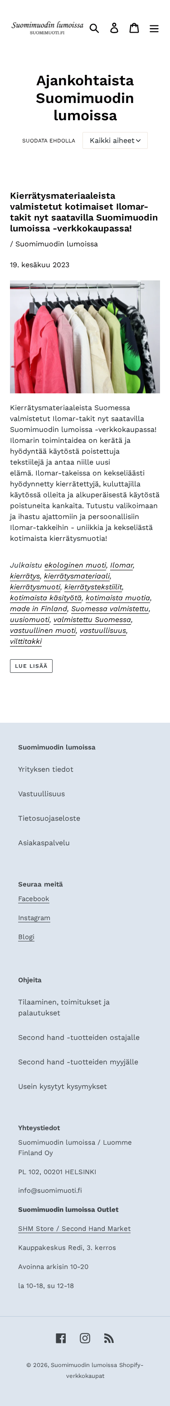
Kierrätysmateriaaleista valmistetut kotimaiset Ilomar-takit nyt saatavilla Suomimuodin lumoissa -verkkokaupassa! (84, 212)
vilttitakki (26, 641)
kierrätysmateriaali (77, 576)
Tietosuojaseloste (49, 818)
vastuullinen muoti (43, 630)
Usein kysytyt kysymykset (62, 1086)
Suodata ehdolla (48, 140)
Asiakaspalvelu (44, 842)
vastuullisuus (103, 630)
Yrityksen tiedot (45, 769)
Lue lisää (31, 666)
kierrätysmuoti (35, 587)
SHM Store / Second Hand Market (74, 1229)
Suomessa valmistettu (110, 608)
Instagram (34, 918)
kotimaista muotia (118, 597)
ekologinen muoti (75, 565)
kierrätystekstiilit (93, 587)
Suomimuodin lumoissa (84, 1365)
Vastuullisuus (41, 793)
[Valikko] (154, 28)
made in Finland (38, 608)
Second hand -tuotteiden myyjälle (78, 1062)
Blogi (26, 937)
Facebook (33, 899)
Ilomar (121, 565)
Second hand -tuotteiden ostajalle (79, 1037)
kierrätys (25, 576)
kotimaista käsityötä (46, 597)
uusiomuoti (29, 619)
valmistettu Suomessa (92, 619)
